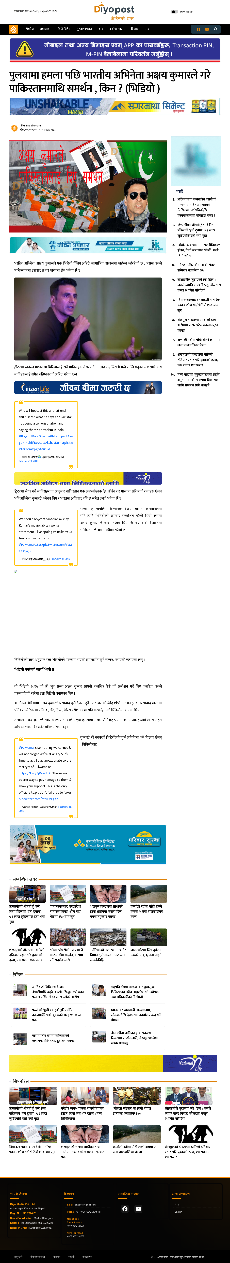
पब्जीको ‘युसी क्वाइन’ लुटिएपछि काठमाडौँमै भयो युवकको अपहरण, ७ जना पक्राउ (58, 1015)
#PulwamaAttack (31, 545)
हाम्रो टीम (87, 1257)
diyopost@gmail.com (85, 1204)
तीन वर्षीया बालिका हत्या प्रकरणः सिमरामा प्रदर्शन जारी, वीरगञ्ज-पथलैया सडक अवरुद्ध (134, 1038)
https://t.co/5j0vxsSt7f (35, 773)
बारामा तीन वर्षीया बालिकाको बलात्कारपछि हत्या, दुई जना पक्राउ (53, 1038)
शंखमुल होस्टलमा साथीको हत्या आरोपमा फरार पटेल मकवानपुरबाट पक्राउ (106, 912)
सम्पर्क (71, 1257)
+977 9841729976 (75, 1226)
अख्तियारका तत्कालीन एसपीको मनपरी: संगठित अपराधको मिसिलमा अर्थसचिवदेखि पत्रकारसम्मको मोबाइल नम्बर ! (196, 208)
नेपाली (177, 1204)
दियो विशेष (64, 29)
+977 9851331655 (75, 1236)
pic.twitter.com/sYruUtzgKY (38, 799)
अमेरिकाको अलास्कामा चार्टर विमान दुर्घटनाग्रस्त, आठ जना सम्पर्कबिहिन (108, 955)
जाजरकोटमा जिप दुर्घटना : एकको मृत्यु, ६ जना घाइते (146, 952)
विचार (134, 29)
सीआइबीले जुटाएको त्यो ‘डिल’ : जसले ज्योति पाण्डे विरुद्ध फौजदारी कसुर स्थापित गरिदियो (199, 285)
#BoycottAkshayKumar (48, 443)
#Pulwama (26, 748)
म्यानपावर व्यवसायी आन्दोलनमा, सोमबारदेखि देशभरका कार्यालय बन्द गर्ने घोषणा (136, 1015)
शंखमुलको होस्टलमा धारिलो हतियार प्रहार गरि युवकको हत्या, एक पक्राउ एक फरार (26, 955)
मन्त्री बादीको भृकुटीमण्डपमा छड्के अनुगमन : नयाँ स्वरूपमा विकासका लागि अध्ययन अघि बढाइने (198, 380)
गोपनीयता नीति (37, 1257)
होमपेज (29, 29)
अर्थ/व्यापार (115, 29)
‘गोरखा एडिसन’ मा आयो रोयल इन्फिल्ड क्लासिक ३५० (196, 267)
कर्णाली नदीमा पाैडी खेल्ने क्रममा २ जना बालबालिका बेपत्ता (146, 912)
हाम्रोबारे (18, 1257)
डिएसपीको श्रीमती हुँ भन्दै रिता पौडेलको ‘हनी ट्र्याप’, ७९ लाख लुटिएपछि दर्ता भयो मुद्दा (27, 914)
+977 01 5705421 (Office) (88, 1212)
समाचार (44, 29)
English (178, 1212)
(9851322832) (45, 1222)
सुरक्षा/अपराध (84, 29)
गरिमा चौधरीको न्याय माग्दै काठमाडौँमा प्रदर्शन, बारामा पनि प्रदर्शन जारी (66, 955)
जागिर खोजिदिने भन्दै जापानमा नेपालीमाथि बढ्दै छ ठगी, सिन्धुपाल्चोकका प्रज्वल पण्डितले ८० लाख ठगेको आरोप (58, 992)
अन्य (146, 29)
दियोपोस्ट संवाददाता (31, 125)
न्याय (100, 29)
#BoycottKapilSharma (34, 436)
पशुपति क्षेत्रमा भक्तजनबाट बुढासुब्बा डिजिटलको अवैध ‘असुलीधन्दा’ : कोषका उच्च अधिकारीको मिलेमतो (135, 992)
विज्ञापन (56, 1257)
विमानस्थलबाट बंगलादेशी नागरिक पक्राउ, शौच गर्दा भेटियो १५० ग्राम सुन (65, 912)
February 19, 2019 (28, 461)
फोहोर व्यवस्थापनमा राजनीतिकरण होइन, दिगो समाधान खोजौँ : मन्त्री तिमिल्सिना (199, 250)
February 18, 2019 (60, 559)
